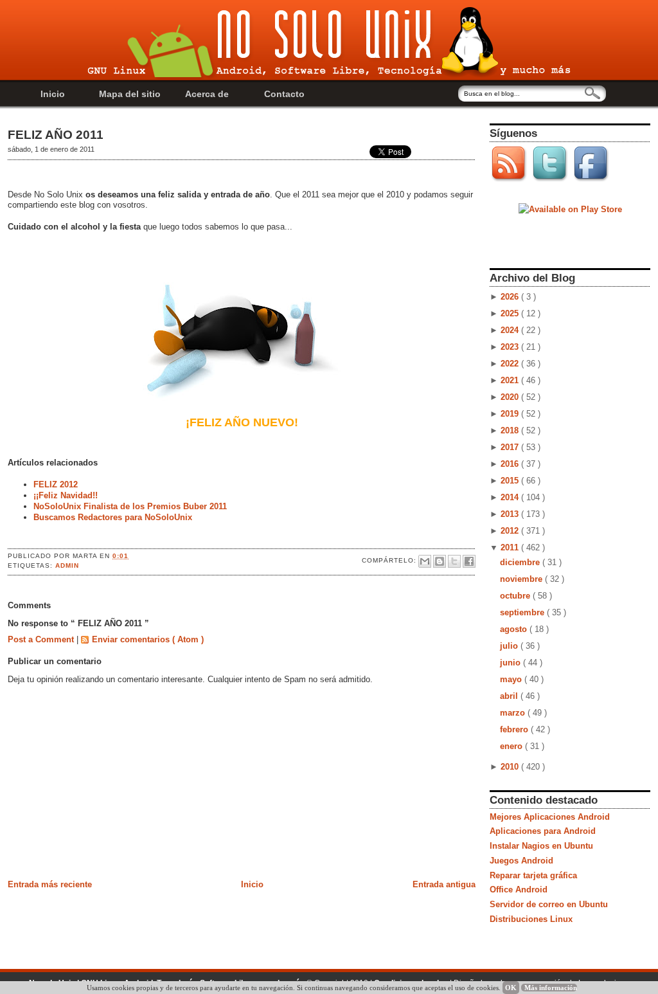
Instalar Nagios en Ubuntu (541, 846)
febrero (515, 729)
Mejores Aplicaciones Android (550, 817)
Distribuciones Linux (531, 919)
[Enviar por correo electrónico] (424, 561)
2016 (511, 464)
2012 (511, 531)
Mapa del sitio (130, 94)
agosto (514, 629)
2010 (511, 767)
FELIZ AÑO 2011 (55, 134)
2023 (511, 347)
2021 (511, 380)
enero (512, 746)
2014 (511, 497)
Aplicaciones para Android (543, 831)
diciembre (521, 562)
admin (67, 565)
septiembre (523, 612)
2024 (511, 330)
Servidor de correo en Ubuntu (549, 904)
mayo (512, 679)
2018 (511, 430)
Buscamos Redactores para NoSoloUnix (112, 517)
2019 (511, 414)
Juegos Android (521, 860)
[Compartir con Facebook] (469, 561)
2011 (511, 547)
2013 (511, 514)
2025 (511, 313)
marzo (514, 713)
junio (511, 662)
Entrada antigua (444, 884)
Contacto (284, 94)
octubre (516, 596)
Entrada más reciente (50, 884)
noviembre (522, 579)
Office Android (518, 889)
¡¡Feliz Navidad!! (65, 495)
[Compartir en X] (454, 561)
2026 (511, 297)
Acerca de (207, 94)
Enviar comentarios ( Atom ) (148, 639)
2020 (511, 397)
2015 (511, 480)
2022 (511, 363)
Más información (550, 987)
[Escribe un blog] (439, 561)
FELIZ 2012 (55, 484)
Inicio (52, 94)
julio (510, 646)
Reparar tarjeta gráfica (533, 875)
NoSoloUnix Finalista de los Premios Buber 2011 (130, 506)
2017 (511, 447)
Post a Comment (42, 639)
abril (510, 696)
